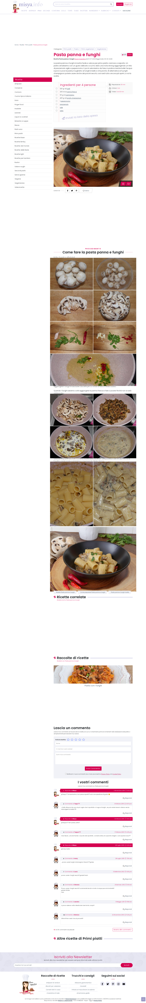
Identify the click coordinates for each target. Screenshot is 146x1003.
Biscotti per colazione (53, 986)
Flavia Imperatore (80, 59)
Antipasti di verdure (53, 983)
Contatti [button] (116, 11)
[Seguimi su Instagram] (118, 984)
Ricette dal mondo (22, 146)
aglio (61, 111)
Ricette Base (20, 137)
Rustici (17, 162)
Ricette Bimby (20, 142)
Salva (87, 191)
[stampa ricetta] (123, 184)
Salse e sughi (20, 167)
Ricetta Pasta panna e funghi (65, 592)
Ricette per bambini (22, 158)
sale (61, 108)
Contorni (56, 11)
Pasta (76, 49)
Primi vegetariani (87, 49)
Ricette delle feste (22, 150)
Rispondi (128, 798)
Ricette (24, 11)
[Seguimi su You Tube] (124, 984)
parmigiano (70, 95)
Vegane (18, 179)
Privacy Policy (105, 774)
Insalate (18, 109)
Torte (70, 11)
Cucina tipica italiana (23, 96)
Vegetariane (19, 183)
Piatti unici (18, 129)
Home (16, 45)
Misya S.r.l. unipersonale (65, 1000)
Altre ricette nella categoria (93, 945)
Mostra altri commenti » (123, 930)
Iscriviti (126, 965)
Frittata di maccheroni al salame (83, 989)
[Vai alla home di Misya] (27, 7)
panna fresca (72, 92)
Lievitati (18, 113)
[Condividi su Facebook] (68, 190)
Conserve (18, 88)
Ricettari (83, 11)
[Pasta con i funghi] (93, 674)
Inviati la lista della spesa (81, 117)
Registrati (128, 4)
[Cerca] (111, 4)
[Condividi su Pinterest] (76, 190)
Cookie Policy (117, 774)
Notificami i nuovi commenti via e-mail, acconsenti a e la (94, 774)
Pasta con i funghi (93, 685)
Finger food (19, 105)
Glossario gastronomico (83, 983)
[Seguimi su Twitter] (108, 984)
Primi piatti (28, 45)
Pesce (17, 125)
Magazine (127, 11)
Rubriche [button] (105, 11)
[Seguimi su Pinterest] (113, 984)
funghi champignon (74, 98)
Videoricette (19, 187)
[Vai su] (143, 999)
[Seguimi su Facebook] (102, 984)
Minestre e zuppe (21, 121)
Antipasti (32, 11)
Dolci (63, 11)
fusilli (68, 89)
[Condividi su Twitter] (72, 190)
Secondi (46, 11)
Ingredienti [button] (93, 11)
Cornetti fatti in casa (53, 989)
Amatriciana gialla (83, 993)
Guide (76, 11)
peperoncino (65, 101)
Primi (39, 11)
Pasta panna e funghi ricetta (120, 592)
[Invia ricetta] (128, 184)
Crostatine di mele (53, 993)
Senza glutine (20, 175)
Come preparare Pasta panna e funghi (92, 592)
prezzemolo (64, 104)
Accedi (119, 4)
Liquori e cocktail (21, 117)
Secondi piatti (20, 171)
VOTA (130, 54)
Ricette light (19, 154)
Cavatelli (83, 986)
